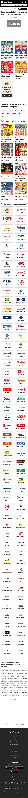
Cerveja (17, 110)
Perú (7, 784)
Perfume (4, 110)
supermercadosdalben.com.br (19, 678)
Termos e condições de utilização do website (14, 791)
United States (17, 784)
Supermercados (7, 673)
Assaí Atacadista (18, 690)
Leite (3, 113)
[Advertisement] (14, 28)
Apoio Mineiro (9, 692)
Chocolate (10, 110)
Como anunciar (14, 755)
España (24, 782)
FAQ (14, 736)
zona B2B (14, 757)
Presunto (4, 116)
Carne (7, 113)
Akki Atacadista (23, 692)
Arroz (22, 110)
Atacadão (9, 690)
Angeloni (16, 692)
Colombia (20, 782)
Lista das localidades (14, 741)
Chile (15, 782)
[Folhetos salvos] (20, 2)
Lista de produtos (14, 744)
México (3, 784)
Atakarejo (3, 690)
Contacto (14, 739)
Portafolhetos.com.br (18, 788)
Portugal (11, 784)
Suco (19, 113)
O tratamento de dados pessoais (14, 794)
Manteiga (13, 113)
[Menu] (25, 2)
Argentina (11, 782)
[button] (23, 2)
